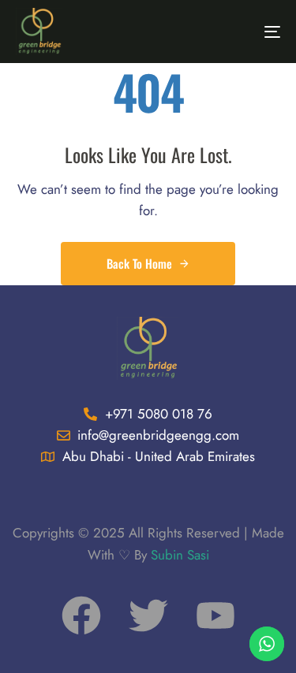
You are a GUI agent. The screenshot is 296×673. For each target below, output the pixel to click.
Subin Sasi (180, 554)
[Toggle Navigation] (236, 31)
